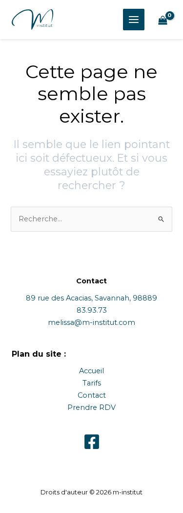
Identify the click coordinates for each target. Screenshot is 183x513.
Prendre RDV (91, 407)
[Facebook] (91, 441)
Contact (92, 395)
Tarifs (91, 383)
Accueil (91, 370)
